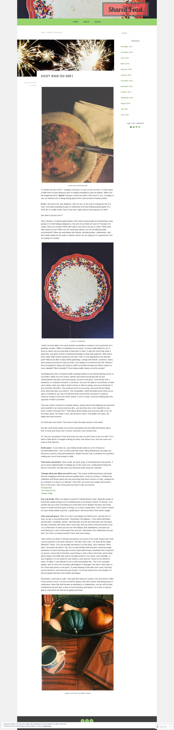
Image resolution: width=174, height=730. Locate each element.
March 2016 (125, 64)
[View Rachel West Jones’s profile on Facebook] (131, 127)
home (75, 22)
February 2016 (126, 69)
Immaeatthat (46, 488)
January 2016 (126, 75)
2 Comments (33, 85)
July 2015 (124, 109)
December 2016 (127, 52)
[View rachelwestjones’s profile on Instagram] (136, 127)
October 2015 (126, 92)
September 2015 (127, 98)
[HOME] (83, 721)
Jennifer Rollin (46, 493)
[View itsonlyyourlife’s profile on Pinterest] (139, 127)
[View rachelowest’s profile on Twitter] (134, 127)
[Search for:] (135, 33)
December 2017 (127, 47)
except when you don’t (57, 76)
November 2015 (127, 86)
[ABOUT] (87, 721)
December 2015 (127, 81)
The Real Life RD (48, 491)
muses (98, 22)
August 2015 (125, 103)
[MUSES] (91, 721)
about (86, 22)
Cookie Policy (46, 726)
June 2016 (125, 58)
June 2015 (125, 115)
